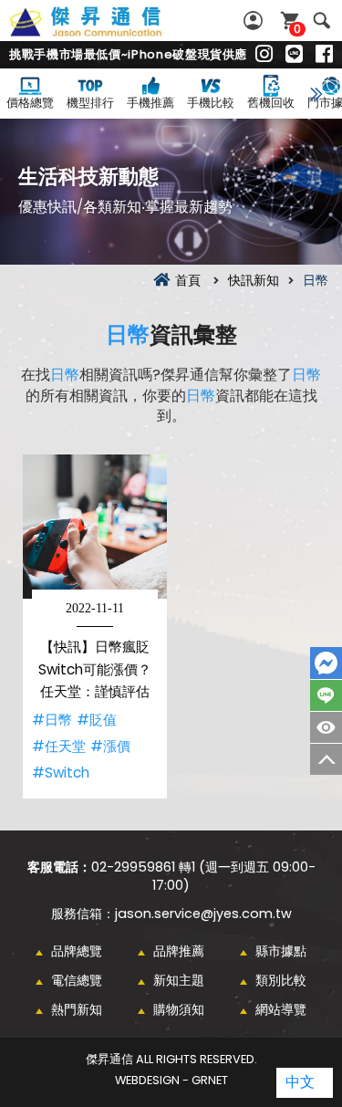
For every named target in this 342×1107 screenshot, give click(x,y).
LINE (326, 695)
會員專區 (255, 20)
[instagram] (264, 54)
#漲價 (110, 746)
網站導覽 (280, 1009)
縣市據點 (280, 951)
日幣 (128, 334)
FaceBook (326, 663)
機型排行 (90, 102)
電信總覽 (76, 980)
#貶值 (97, 719)
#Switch (60, 772)
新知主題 (178, 980)
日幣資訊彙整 (106, 32)
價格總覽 (30, 102)
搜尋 (321, 20)
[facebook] (324, 54)
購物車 (297, 29)
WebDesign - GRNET (171, 1080)
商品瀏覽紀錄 (326, 727)
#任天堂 (59, 746)
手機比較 (210, 102)
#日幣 (52, 719)
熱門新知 (76, 1009)
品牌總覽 (76, 951)
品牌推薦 (178, 951)
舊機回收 (271, 102)
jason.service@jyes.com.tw (203, 913)
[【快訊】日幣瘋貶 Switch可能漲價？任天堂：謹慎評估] (95, 526)
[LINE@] (294, 54)
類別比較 (280, 980)
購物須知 (178, 1009)
